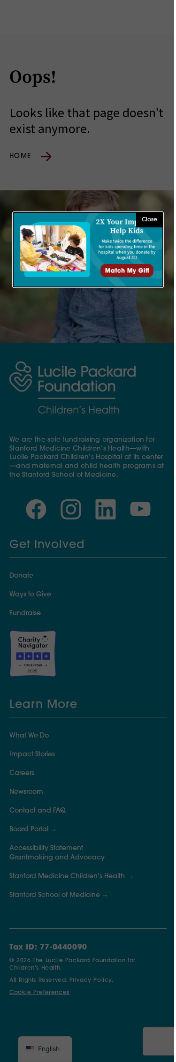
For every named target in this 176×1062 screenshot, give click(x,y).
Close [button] (149, 220)
